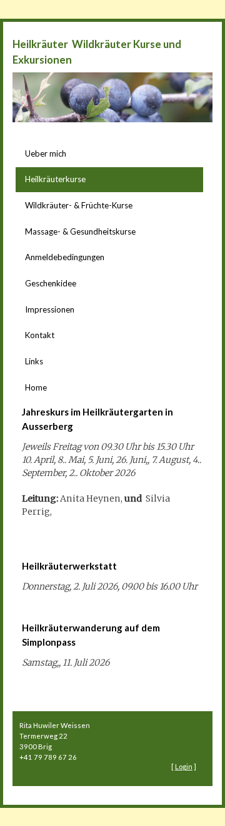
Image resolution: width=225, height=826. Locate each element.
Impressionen (49, 309)
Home (36, 387)
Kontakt (39, 335)
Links (34, 361)
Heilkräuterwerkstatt (69, 565)
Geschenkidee (50, 283)
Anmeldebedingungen (64, 257)
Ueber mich (45, 153)
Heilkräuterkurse (55, 179)
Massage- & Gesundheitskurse (80, 231)
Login (183, 766)
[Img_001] (112, 97)
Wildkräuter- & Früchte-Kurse (78, 205)
